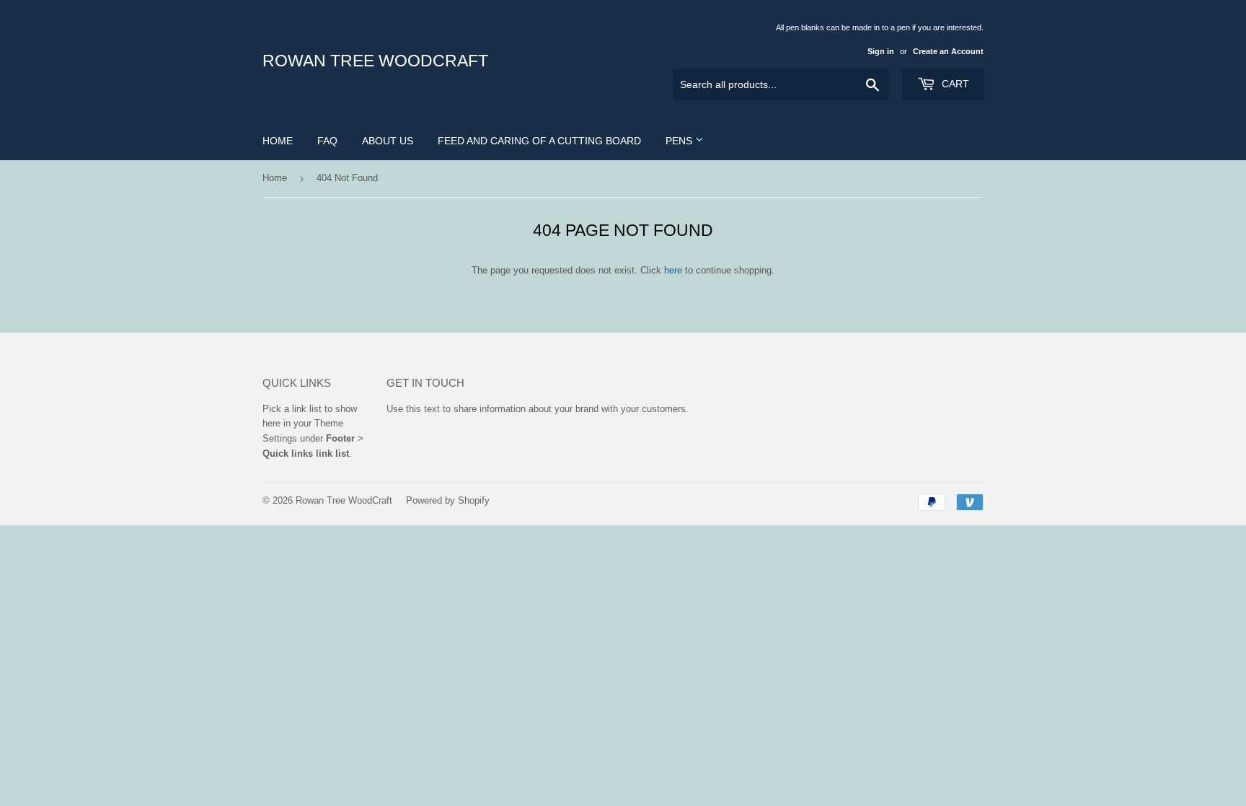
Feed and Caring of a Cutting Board (539, 140)
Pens (680, 140)
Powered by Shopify (448, 500)
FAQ (327, 140)
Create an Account (948, 51)
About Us (387, 140)
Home (277, 140)
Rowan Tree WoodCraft (375, 61)
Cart (954, 83)
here (673, 270)
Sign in (880, 51)
